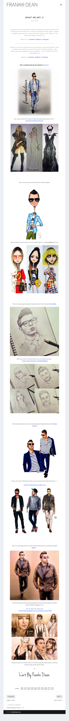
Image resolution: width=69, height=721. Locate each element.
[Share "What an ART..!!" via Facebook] (22, 688)
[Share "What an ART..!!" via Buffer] (42, 688)
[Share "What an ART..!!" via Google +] (28, 688)
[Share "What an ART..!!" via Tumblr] (32, 688)
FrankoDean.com (16, 712)
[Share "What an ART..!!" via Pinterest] (35, 688)
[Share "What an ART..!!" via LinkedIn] (38, 688)
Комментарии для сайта (15, 707)
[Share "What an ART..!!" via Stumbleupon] (45, 688)
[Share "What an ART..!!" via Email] (49, 688)
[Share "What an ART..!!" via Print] (52, 688)
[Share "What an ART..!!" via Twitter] (25, 688)
